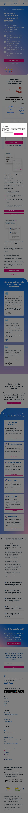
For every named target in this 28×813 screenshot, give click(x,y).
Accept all (18, 133)
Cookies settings (9, 133)
